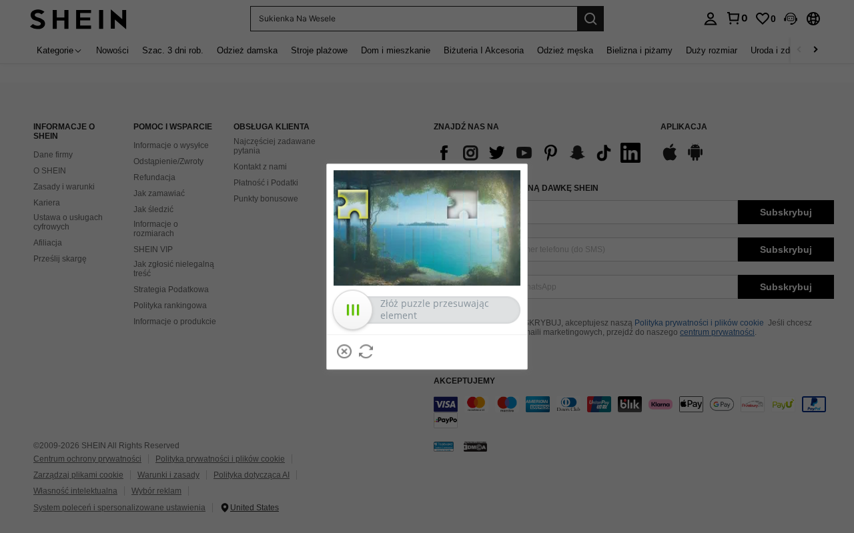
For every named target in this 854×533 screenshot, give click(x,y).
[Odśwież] (366, 351)
